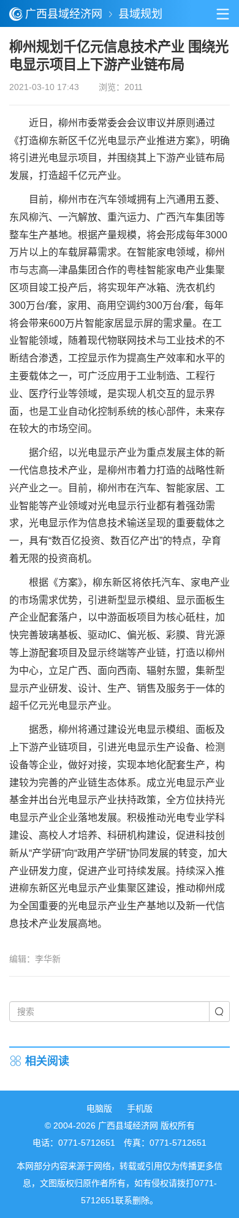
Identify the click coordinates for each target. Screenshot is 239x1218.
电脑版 (99, 1108)
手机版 (140, 1108)
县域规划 (140, 14)
